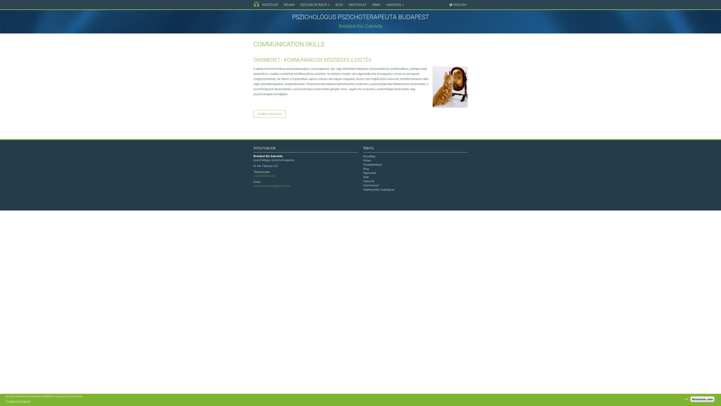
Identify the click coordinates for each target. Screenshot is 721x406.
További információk (18, 401)
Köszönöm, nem (702, 399)
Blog (339, 5)
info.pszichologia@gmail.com (271, 186)
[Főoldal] (256, 5)
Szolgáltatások (314, 5)
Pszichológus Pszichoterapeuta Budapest (360, 17)
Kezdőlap (270, 5)
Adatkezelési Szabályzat (378, 189)
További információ (271, 115)
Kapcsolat (358, 5)
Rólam (289, 5)
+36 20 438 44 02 (264, 176)
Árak (376, 5)
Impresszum (371, 185)
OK (686, 399)
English (460, 5)
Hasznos (394, 5)
